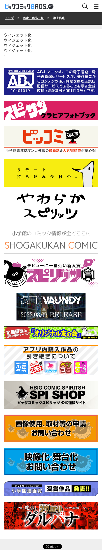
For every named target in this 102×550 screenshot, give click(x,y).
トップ (9, 18)
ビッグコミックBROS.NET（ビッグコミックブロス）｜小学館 (29, 6)
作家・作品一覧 (33, 18)
